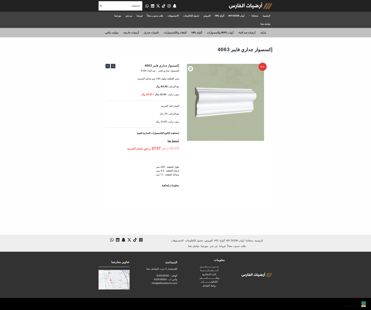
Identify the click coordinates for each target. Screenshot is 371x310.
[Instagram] (169, 6)
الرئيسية (258, 240)
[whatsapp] (147, 6)
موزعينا (204, 246)
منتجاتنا (249, 240)
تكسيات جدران (151, 32)
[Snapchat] (123, 240)
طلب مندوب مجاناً (236, 246)
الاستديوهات (177, 240)
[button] (190, 68)
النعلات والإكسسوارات (175, 32)
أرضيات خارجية (131, 32)
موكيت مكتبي (112, 32)
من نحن (214, 246)
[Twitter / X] (158, 6)
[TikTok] (164, 6)
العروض (208, 240)
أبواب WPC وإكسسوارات (220, 32)
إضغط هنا (173, 141)
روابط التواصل (209, 285)
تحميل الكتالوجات (194, 240)
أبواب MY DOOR (235, 240)
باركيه (263, 32)
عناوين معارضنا (120, 262)
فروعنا (222, 246)
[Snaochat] (175, 6)
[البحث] (100, 5)
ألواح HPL (196, 32)
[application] (250, 16)
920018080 (163, 275)
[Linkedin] (152, 6)
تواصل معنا (193, 246)
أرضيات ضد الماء (247, 32)
